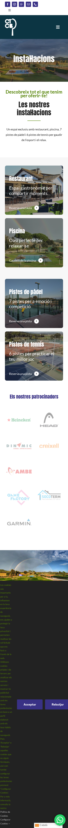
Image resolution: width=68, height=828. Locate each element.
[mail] (28, 4)
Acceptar (30, 704)
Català (43, 825)
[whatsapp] (21, 4)
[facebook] (7, 4)
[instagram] (14, 4)
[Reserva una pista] (34, 303)
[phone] (35, 4)
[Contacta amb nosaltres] (34, 190)
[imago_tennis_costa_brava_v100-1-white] (11, 20)
